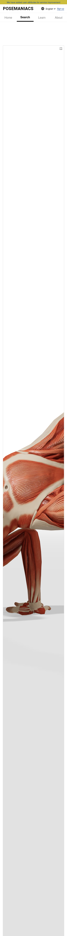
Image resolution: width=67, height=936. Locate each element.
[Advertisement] (33, 34)
